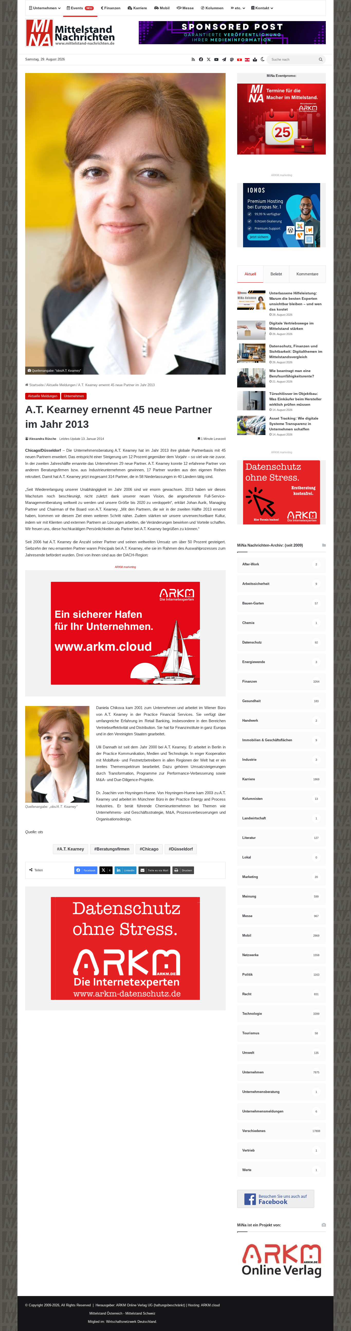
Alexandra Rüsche (42, 439)
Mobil (164, 8)
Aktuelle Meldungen (61, 385)
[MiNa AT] (247, 60)
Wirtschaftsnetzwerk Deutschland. (131, 1322)
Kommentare (307, 274)
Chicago (150, 849)
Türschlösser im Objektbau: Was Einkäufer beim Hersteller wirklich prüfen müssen (295, 399)
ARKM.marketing (125, 566)
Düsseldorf (182, 849)
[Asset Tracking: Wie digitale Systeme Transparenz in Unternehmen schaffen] (251, 425)
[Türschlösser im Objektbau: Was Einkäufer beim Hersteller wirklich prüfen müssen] (251, 400)
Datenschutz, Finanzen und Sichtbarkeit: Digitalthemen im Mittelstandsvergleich (295, 351)
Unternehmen (44, 8)
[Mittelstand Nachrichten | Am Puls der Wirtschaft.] (70, 35)
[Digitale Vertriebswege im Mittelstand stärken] (251, 330)
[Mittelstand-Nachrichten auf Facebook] (275, 1207)
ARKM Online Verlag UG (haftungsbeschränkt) (150, 1305)
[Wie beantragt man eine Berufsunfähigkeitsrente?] (251, 377)
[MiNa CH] (239, 60)
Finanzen (112, 8)
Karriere (139, 8)
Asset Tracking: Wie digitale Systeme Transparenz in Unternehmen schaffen (293, 423)
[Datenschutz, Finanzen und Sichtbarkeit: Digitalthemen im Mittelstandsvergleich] (251, 353)
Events (81, 8)
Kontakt (261, 8)
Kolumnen (214, 8)
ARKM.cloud (210, 1305)
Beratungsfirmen (113, 849)
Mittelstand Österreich (105, 1313)
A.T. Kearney (71, 849)
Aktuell (250, 274)
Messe (187, 8)
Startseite (36, 385)
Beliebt (276, 274)
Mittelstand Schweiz (140, 1313)
